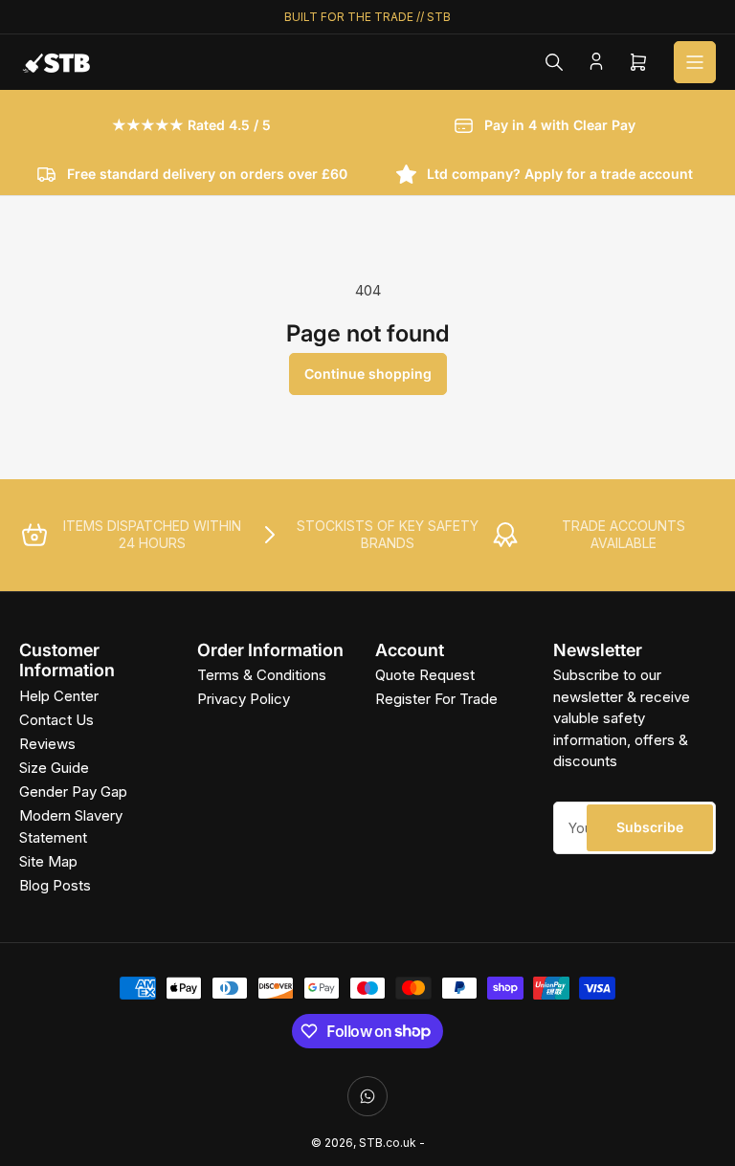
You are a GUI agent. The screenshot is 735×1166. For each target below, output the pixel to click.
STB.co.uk (387, 1142)
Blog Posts (55, 885)
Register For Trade (436, 699)
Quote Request (425, 675)
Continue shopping (368, 373)
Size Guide (54, 768)
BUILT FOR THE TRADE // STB (367, 17)
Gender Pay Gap (73, 791)
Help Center (59, 696)
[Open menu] (695, 62)
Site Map (48, 861)
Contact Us (56, 720)
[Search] (554, 62)
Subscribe (649, 827)
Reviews (47, 744)
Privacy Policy (243, 699)
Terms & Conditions (261, 675)
